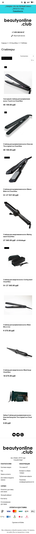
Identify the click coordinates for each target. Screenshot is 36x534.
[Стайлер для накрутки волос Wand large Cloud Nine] (18, 351)
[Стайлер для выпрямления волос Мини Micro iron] (18, 306)
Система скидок (6, 467)
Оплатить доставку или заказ (7, 490)
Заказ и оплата (6, 474)
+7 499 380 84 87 (18, 32)
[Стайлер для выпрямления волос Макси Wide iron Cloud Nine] (18, 170)
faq (2, 471)
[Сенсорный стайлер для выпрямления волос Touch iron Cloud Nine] (18, 80)
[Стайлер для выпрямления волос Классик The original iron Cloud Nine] (18, 125)
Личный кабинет (6, 495)
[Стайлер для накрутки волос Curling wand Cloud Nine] (18, 260)
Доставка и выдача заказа (7, 479)
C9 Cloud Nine (13, 43)
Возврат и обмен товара (24, 472)
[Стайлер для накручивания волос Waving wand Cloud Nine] (18, 215)
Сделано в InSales (18, 522)
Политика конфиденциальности (26, 481)
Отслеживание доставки (5, 503)
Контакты (4, 498)
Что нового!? (23, 467)
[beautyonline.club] (18, 22)
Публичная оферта (25, 476)
